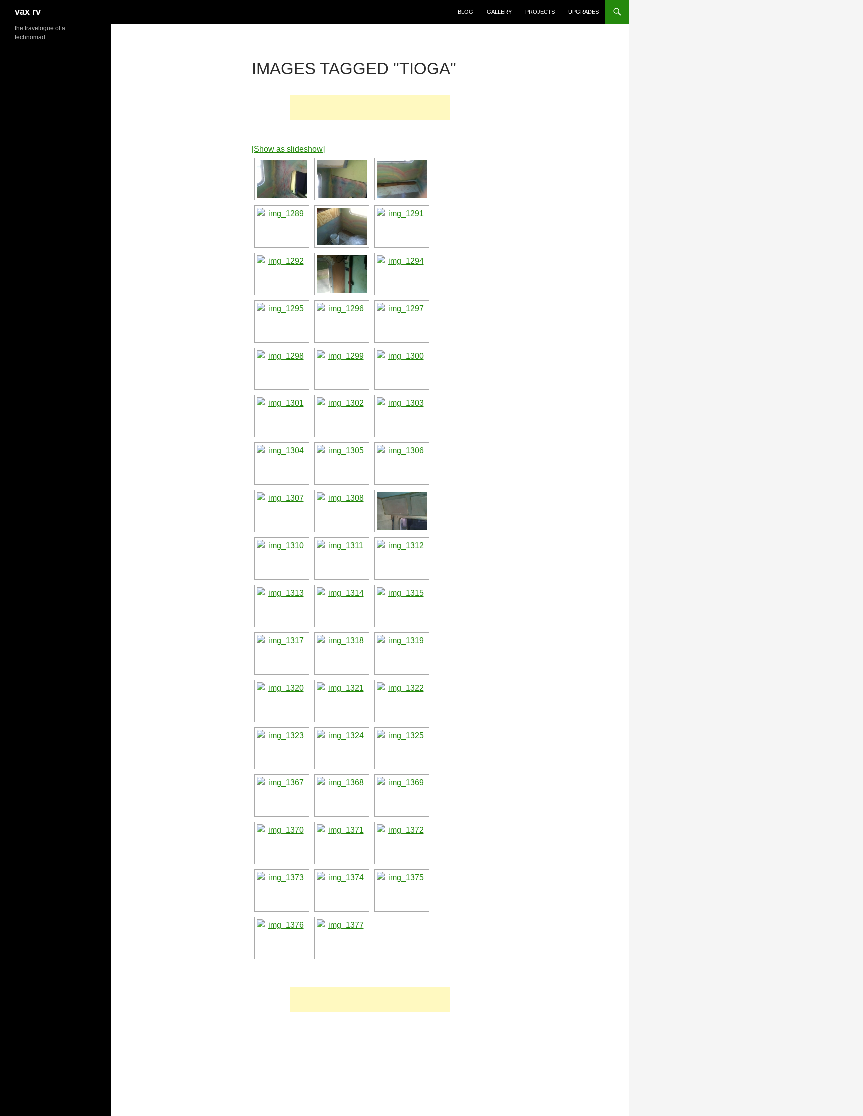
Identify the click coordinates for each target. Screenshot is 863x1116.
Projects (540, 12)
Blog (465, 12)
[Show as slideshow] (288, 149)
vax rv (28, 12)
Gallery (499, 12)
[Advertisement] (370, 107)
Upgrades (583, 12)
